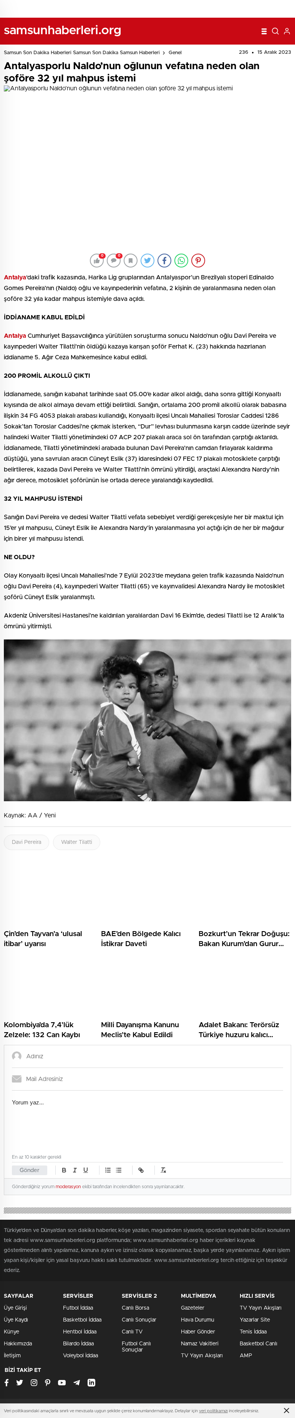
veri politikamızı (213, 1411)
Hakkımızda (18, 1344)
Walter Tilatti (76, 842)
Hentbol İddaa (79, 1332)
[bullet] (118, 1170)
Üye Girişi (15, 1308)
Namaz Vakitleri (200, 1344)
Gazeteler (192, 1308)
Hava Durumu (197, 1320)
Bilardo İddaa (78, 1344)
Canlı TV (132, 1332)
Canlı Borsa (135, 1308)
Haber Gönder (198, 1332)
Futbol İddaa (78, 1308)
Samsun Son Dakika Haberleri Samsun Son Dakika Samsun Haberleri (82, 52)
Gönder (30, 1170)
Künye (11, 1332)
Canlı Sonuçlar (139, 1320)
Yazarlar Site (255, 1320)
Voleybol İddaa (80, 1355)
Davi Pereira (26, 842)
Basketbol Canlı (258, 1344)
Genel (175, 52)
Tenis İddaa (253, 1332)
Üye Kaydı (16, 1320)
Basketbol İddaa (82, 1320)
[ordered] (108, 1170)
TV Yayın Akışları (202, 1355)
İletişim (12, 1355)
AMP (246, 1355)
